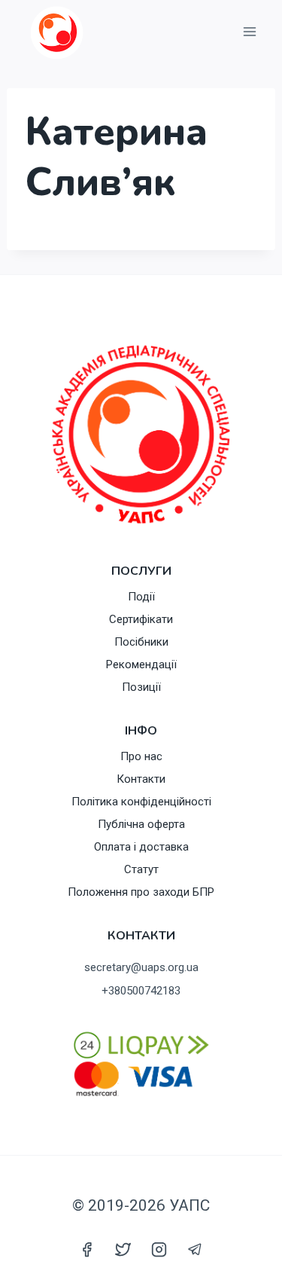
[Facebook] (86, 1249)
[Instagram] (159, 1249)
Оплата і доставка (141, 847)
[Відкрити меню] (249, 32)
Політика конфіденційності (141, 801)
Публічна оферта (141, 824)
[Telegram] (195, 1249)
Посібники (141, 642)
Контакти (141, 779)
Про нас (141, 756)
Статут (141, 869)
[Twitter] (122, 1249)
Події (141, 596)
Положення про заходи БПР (141, 892)
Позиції (141, 687)
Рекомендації (141, 664)
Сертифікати (141, 619)
